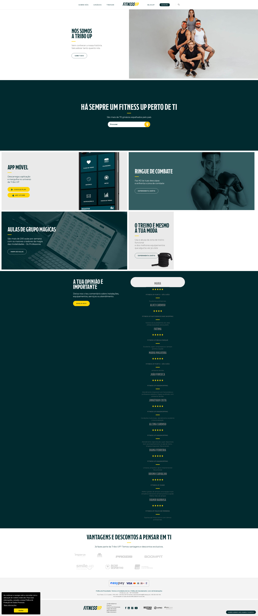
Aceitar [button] (21, 610)
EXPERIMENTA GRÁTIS (146, 191)
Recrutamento (111, 610)
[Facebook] (125, 608)
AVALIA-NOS (81, 303)
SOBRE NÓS (83, 5)
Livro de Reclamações (155, 591)
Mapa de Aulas (111, 609)
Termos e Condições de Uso (121, 591)
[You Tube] (136, 608)
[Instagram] (132, 608)
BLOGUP (151, 5)
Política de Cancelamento (139, 591)
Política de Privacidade (103, 591)
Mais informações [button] (10, 605)
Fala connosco (111, 612)
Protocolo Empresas (113, 607)
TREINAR (110, 5)
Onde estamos (112, 603)
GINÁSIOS (97, 5)
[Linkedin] (129, 608)
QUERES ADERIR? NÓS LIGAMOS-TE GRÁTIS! (241, 612)
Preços (109, 605)
